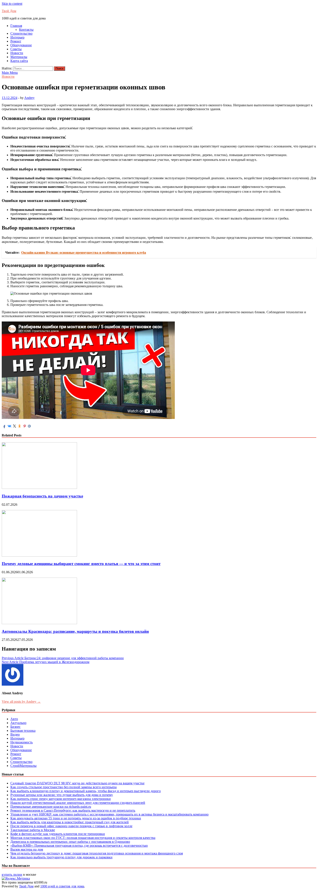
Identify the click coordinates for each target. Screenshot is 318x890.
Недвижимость (21, 742)
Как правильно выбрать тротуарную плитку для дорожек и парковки (61, 857)
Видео (15, 734)
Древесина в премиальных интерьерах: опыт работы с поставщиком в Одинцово (70, 841)
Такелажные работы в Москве (32, 830)
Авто (14, 719)
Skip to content (12, 3)
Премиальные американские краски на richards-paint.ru (50, 806)
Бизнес (15, 726)
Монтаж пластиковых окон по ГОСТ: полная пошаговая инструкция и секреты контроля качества (82, 838)
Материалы (18, 57)
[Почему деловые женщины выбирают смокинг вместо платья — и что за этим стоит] (39, 555)
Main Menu (10, 72)
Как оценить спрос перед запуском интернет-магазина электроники (60, 799)
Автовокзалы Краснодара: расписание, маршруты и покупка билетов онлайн (75, 631)
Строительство (21, 33)
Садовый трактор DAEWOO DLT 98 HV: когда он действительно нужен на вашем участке (77, 783)
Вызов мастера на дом (26, 849)
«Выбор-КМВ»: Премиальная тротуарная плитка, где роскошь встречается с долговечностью (79, 845)
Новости (16, 53)
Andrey (29, 98)
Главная (16, 25)
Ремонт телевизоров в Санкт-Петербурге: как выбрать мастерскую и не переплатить (72, 810)
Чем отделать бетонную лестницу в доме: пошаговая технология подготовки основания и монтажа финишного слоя (96, 853)
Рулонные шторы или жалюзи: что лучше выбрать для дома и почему (61, 795)
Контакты (26, 29)
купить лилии (12, 874)
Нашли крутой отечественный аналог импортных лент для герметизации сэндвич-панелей (77, 802)
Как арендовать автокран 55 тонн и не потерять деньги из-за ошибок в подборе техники (75, 818)
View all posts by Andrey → (21, 701)
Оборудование (21, 45)
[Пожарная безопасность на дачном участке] (39, 487)
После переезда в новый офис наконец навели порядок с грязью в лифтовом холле (71, 826)
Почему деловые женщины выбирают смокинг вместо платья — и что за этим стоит (81, 563)
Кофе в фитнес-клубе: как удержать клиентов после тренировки (57, 834)
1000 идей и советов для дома (62, 886)
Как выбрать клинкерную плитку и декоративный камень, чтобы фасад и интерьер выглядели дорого (85, 791)
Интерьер (17, 37)
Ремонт (15, 41)
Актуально (18, 723)
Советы (16, 49)
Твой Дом (9, 11)
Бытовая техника (22, 730)
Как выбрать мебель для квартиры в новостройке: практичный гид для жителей (69, 822)
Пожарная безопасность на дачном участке (42, 496)
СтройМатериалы (23, 765)
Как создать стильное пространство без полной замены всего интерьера (63, 787)
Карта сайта (19, 61)
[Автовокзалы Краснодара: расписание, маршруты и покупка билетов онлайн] (39, 623)
